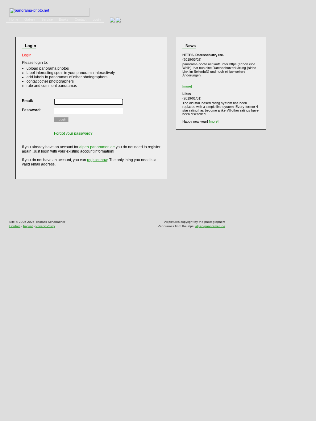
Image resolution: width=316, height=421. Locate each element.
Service (47, 19)
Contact (80, 19)
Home (13, 19)
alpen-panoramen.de (210, 226)
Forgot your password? (73, 133)
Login (97, 19)
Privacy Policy (45, 226)
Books (64, 19)
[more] (187, 86)
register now (97, 160)
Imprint (28, 226)
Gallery (29, 19)
